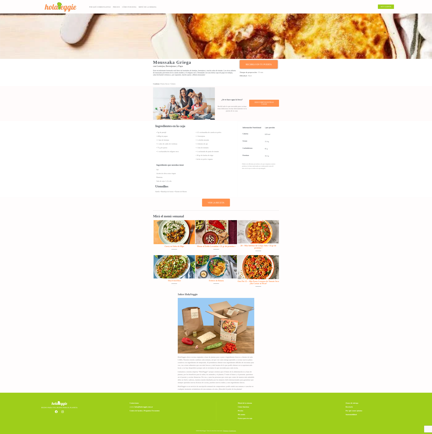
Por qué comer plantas (354, 411)
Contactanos (134, 403)
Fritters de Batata (216, 280)
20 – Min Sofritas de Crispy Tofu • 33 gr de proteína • (258, 246)
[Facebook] (56, 412)
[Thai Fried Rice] (174, 267)
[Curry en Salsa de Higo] (174, 232)
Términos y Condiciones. (229, 430)
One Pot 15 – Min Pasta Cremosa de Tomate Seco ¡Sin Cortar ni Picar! (258, 282)
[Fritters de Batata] (216, 267)
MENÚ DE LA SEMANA (147, 7)
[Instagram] (62, 412)
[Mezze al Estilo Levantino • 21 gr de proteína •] (216, 232)
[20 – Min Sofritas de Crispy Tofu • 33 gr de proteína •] (258, 232)
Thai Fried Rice (174, 280)
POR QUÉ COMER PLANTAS (100, 7)
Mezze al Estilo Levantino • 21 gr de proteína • (216, 246)
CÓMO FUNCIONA (129, 7)
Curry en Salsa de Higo (174, 246)
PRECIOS (116, 7)
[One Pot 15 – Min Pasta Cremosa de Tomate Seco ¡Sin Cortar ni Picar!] (258, 267)
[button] (386, 7)
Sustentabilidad (351, 414)
